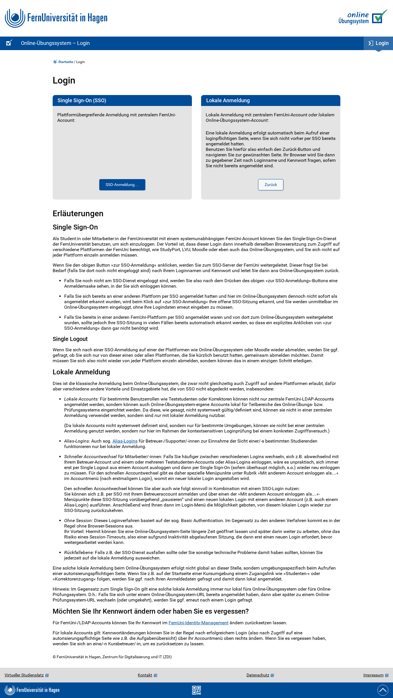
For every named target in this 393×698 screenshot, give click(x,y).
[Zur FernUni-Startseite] (56, 18)
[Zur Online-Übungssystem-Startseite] (361, 18)
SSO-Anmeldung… (122, 184)
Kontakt (145, 675)
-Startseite (65, 62)
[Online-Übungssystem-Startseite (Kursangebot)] (8, 43)
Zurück (271, 184)
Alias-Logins (125, 441)
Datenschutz (258, 675)
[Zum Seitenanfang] (382, 690)
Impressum (373, 675)
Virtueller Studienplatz (24, 675)
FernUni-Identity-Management (198, 622)
